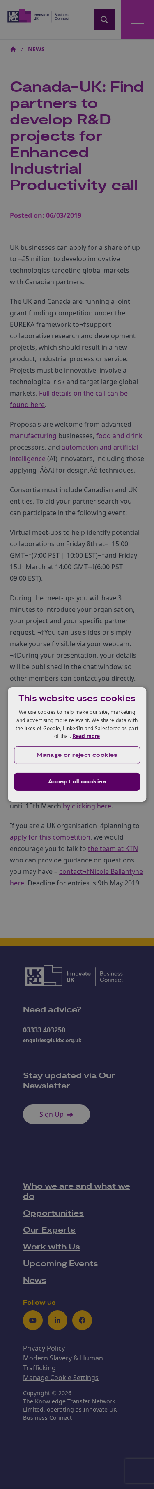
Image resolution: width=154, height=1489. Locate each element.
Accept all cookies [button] (77, 781)
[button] (77, 755)
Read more (86, 736)
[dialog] (77, 744)
